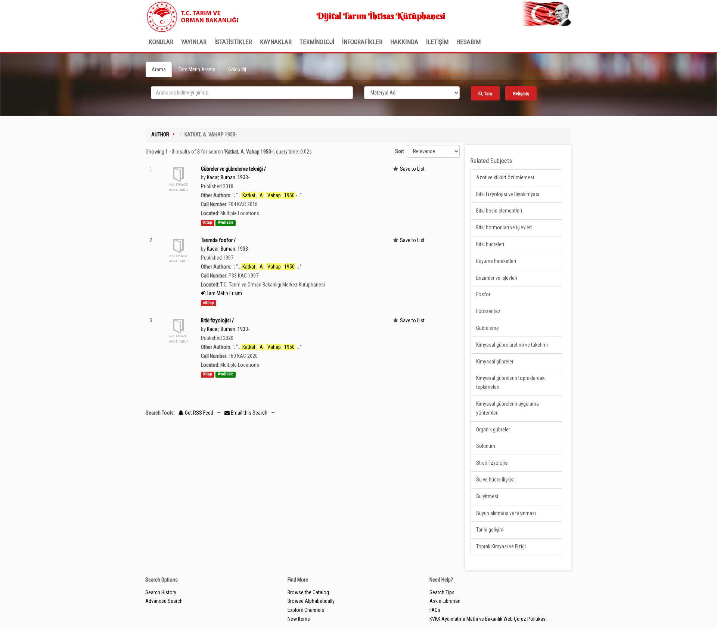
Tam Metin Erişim (223, 293)
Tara (487, 93)
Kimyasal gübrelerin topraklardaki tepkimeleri (511, 382)
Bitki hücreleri (490, 244)
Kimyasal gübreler (494, 362)
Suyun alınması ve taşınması (506, 513)
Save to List (412, 169)
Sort (399, 151)
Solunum (485, 446)
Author (160, 134)
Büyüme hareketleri (496, 261)
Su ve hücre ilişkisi (495, 480)
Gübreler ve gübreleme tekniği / (233, 169)
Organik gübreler (493, 430)
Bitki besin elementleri (499, 211)
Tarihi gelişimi (490, 530)
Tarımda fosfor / (218, 240)
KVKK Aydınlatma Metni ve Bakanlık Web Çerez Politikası (488, 619)
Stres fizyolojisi (492, 463)
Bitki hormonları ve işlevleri (504, 227)
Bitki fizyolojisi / (217, 320)
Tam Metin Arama (197, 69)
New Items (299, 619)
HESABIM (468, 42)
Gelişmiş (521, 93)
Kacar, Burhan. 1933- (228, 177)
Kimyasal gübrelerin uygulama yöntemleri (507, 408)
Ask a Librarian (444, 601)
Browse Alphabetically (311, 601)
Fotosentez (488, 311)
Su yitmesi (487, 496)
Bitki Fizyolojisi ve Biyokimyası (507, 194)
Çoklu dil (237, 69)
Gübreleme (487, 328)
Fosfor (483, 294)
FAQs (434, 610)
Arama (159, 69)
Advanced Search (164, 601)
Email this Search (249, 413)
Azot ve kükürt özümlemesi (505, 177)
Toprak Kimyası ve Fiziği (501, 546)
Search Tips (441, 592)
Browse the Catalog (308, 592)
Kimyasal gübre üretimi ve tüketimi (512, 345)
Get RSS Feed (198, 413)
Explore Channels (306, 610)
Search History (160, 592)
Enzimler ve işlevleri (496, 278)
